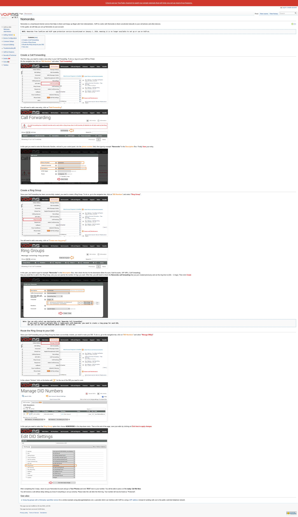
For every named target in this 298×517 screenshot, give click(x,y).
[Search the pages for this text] (295, 13)
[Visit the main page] (9, 15)
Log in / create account (289, 7)
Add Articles (7, 31)
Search (282, 13)
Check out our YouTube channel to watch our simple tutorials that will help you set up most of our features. (149, 3)
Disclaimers (43, 512)
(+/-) (295, 24)
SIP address (134, 500)
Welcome (7, 29)
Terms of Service (34, 512)
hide (36, 37)
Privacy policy (24, 512)
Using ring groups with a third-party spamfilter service (41, 500)
